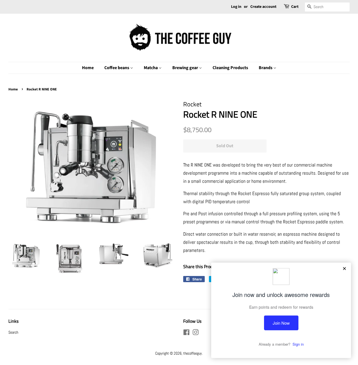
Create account (263, 7)
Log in (236, 7)
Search (13, 332)
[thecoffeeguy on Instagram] (195, 333)
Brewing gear (185, 68)
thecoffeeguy (192, 353)
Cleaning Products (230, 68)
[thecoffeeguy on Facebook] (186, 333)
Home (88, 68)
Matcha (151, 68)
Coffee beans (117, 68)
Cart (294, 7)
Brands (266, 68)
